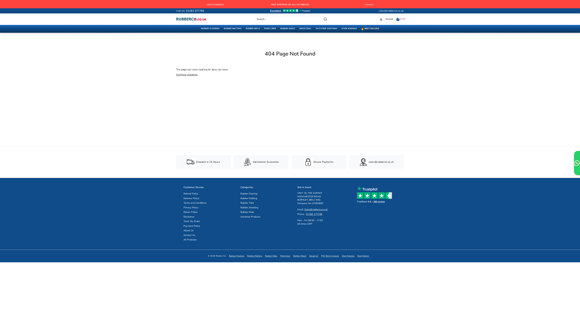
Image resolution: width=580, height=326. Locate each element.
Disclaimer (189, 216)
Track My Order (192, 221)
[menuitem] (210, 28)
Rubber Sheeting (249, 207)
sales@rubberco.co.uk (391, 11)
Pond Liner (285, 256)
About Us (188, 230)
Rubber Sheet (299, 256)
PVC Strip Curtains (330, 256)
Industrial (313, 256)
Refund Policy (191, 193)
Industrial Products (250, 216)
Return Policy (191, 212)
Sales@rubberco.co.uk (316, 209)
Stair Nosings (348, 256)
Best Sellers (363, 256)
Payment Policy (192, 225)
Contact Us (189, 235)
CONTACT (369, 4)
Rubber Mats (247, 212)
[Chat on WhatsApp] (577, 163)
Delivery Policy (191, 198)
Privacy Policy (191, 207)
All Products (190, 239)
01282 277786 (314, 214)
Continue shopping (187, 74)
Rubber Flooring (249, 193)
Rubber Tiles (247, 202)
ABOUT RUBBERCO (215, 4)
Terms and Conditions (195, 202)
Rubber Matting (248, 198)
